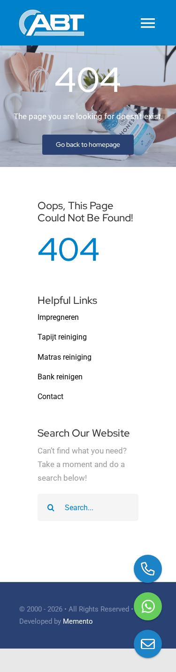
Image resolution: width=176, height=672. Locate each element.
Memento (78, 621)
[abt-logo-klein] (51, 13)
